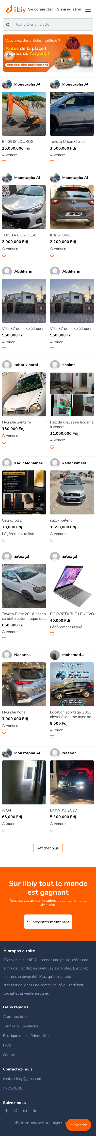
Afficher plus (48, 848)
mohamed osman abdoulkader (74, 655)
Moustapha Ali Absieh (28, 84)
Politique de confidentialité (26, 1035)
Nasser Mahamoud (24, 655)
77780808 (13, 1088)
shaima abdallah (70, 365)
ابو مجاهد (21, 556)
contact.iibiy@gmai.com (22, 1078)
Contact (9, 1055)
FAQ (7, 1045)
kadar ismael (74, 463)
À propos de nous (18, 1016)
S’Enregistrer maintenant (48, 922)
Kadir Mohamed (28, 463)
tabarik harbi (26, 365)
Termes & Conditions (20, 1026)
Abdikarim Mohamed (23, 271)
